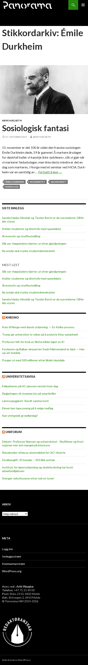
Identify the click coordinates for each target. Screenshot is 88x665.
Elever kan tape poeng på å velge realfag (27, 408)
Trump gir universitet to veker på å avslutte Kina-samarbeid (40, 334)
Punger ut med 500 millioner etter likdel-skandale (33, 360)
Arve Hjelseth (12, 120)
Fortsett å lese (50, 172)
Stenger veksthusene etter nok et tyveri (28, 478)
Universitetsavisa (20, 376)
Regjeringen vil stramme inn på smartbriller (29, 393)
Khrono (12, 317)
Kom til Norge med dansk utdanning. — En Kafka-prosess (38, 327)
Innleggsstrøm (11, 556)
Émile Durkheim (15, 181)
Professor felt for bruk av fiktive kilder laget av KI (33, 342)
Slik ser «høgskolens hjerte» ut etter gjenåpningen (34, 243)
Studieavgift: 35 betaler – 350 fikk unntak (28, 460)
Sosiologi (12, 186)
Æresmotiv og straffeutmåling (21, 236)
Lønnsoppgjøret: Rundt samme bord (25, 401)
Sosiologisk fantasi (35, 128)
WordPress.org (11, 571)
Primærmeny (83, 5)
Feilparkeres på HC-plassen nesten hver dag (30, 386)
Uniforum (14, 432)
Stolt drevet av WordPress (16, 660)
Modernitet (37, 181)
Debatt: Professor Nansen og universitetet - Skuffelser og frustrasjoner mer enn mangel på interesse (43, 443)
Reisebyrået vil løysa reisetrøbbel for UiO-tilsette (33, 452)
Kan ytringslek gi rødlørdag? (20, 415)
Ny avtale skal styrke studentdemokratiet (28, 251)
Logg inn (7, 549)
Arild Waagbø (25, 586)
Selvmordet (58, 181)
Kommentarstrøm (13, 563)
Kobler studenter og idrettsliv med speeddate (31, 229)
